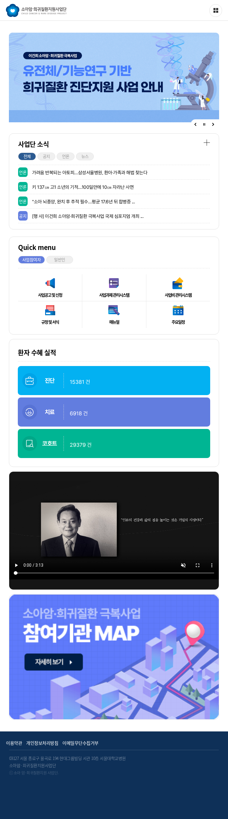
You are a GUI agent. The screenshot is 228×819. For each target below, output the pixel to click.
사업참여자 (31, 259)
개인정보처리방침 (42, 743)
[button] (195, 124)
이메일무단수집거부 (80, 743)
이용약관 (14, 743)
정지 (204, 124)
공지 (46, 156)
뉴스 (85, 156)
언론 (65, 156)
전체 (27, 156)
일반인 (59, 259)
